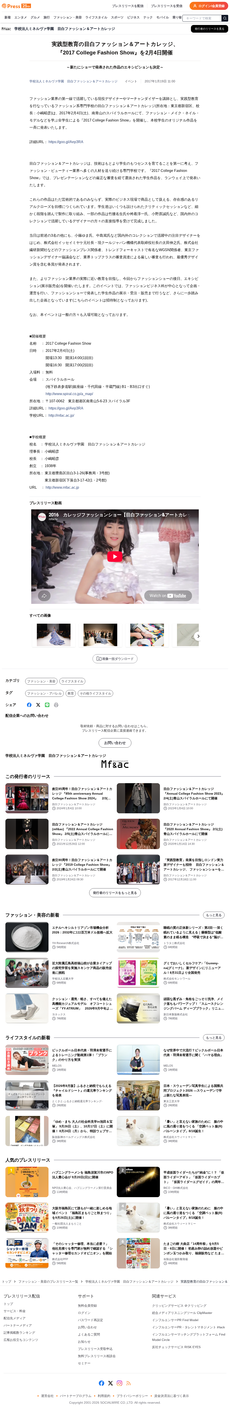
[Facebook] (29, 705)
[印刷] (56, 705)
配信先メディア (15, 1318)
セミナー (84, 1363)
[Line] (47, 705)
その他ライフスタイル (95, 693)
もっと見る (214, 915)
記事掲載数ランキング (19, 1332)
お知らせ (84, 1341)
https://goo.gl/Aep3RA (66, 142)
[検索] (224, 18)
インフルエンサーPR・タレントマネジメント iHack (188, 1327)
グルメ (35, 17)
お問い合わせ (115, 743)
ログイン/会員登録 (212, 6)
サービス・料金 (15, 1311)
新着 (7, 17)
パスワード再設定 (90, 1320)
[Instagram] (119, 1383)
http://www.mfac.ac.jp (62, 487)
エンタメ (20, 17)
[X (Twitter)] (38, 705)
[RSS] (128, 1383)
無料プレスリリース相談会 (97, 1356)
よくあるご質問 (89, 1334)
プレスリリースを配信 (128, 6)
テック (148, 17)
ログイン (84, 1313)
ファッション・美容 (67, 17)
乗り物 (177, 17)
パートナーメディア (18, 1325)
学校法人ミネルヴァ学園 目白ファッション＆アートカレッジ (73, 81)
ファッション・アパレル (44, 693)
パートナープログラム (75, 1396)
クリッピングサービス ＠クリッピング (179, 1305)
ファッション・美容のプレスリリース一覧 (48, 1281)
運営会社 (47, 1396)
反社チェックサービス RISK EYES (176, 1347)
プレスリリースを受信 (166, 6)
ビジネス (133, 17)
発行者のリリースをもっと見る (115, 893)
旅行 (47, 17)
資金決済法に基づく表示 (171, 1396)
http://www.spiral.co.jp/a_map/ (69, 394)
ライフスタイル (96, 17)
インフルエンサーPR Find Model (175, 1320)
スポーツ (117, 17)
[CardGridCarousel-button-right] (198, 636)
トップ (6, 1281)
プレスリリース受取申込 (95, 1349)
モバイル (162, 17)
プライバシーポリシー (132, 1396)
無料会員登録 (87, 1305)
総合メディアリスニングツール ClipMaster (182, 1313)
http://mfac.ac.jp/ (61, 415)
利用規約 (104, 1396)
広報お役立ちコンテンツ (21, 1340)
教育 (71, 693)
